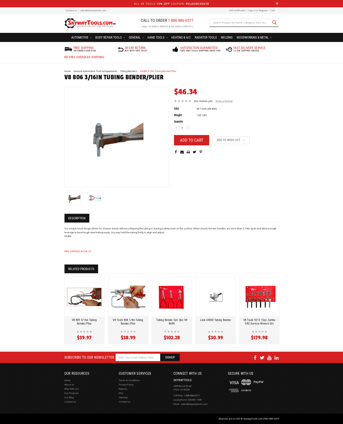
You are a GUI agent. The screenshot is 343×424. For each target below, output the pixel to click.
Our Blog (69, 397)
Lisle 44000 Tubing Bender (215, 320)
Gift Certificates (237, 10)
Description (77, 218)
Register (263, 10)
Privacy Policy (126, 384)
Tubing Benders (128, 71)
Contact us (71, 10)
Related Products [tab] (81, 269)
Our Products (71, 393)
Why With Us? (71, 388)
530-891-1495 (195, 399)
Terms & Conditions (129, 380)
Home (67, 71)
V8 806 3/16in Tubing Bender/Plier (158, 71)
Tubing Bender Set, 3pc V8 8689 (171, 321)
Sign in (251, 10)
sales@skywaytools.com (93, 10)
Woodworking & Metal (253, 37)
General (135, 37)
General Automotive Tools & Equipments (95, 71)
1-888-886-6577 (192, 395)
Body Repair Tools (109, 37)
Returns (123, 388)
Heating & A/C (181, 37)
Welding (227, 37)
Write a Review (224, 101)
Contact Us (70, 401)
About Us (69, 384)
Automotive (80, 37)
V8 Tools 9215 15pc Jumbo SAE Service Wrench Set (259, 321)
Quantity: (178, 121)
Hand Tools (156, 37)
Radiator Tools (206, 37)
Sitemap (123, 397)
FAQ (121, 393)
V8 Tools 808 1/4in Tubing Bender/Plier (128, 321)
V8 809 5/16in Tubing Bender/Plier (84, 321)
